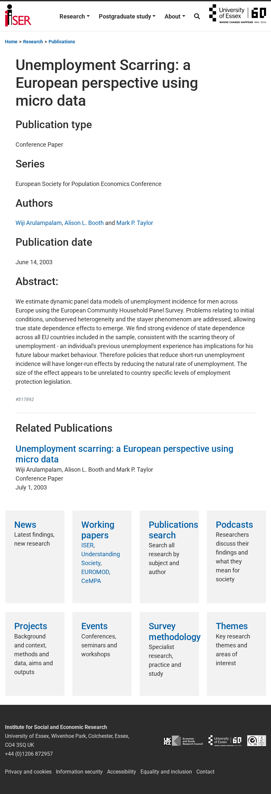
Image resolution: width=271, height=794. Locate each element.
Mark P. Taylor (134, 222)
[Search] (197, 16)
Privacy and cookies (28, 772)
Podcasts (234, 525)
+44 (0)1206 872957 (29, 754)
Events (94, 626)
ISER (87, 545)
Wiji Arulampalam (39, 222)
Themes (232, 626)
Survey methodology (175, 631)
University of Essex (237, 16)
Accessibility (121, 772)
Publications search (173, 530)
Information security (79, 772)
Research (72, 16)
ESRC (183, 740)
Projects (30, 626)
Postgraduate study (125, 16)
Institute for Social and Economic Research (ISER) (18, 16)
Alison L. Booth (84, 222)
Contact (205, 772)
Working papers (97, 530)
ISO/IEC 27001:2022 (256, 740)
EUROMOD (95, 571)
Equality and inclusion (166, 772)
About (172, 16)
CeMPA (91, 580)
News (25, 525)
